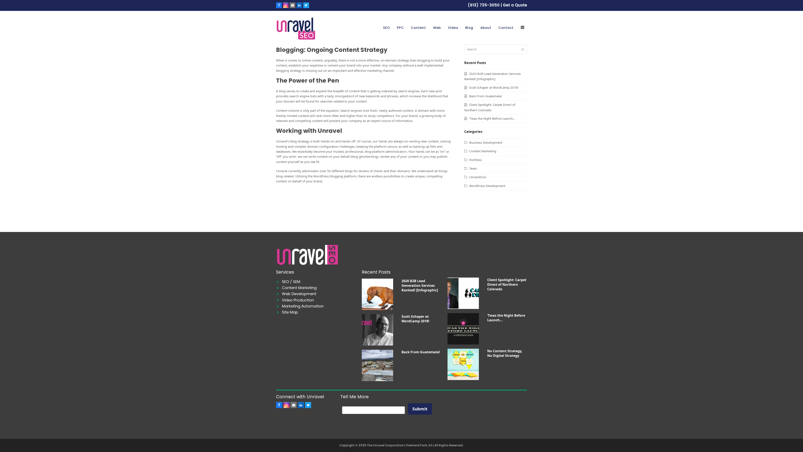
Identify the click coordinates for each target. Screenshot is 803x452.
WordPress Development (487, 186)
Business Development (485, 142)
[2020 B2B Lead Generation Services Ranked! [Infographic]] (377, 294)
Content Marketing (482, 151)
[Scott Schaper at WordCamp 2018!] (377, 329)
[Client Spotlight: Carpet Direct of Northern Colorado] (463, 293)
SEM (296, 281)
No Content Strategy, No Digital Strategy (504, 353)
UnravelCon (477, 177)
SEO (285, 281)
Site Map (290, 312)
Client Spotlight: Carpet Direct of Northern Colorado (506, 284)
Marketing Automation (303, 306)
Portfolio (475, 160)
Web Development (299, 293)
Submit (419, 409)
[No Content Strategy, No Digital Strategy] (463, 364)
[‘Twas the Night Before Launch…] (463, 328)
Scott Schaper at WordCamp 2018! (493, 87)
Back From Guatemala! (485, 96)
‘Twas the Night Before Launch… (492, 118)
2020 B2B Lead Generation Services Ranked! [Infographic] (420, 285)
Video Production (298, 300)
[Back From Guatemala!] (377, 365)
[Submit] (523, 49)
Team (473, 168)
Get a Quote (515, 5)
